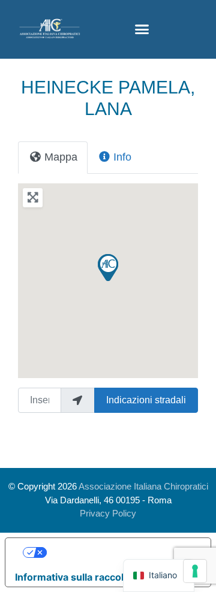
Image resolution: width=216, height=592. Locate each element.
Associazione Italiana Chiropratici (143, 486)
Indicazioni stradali (146, 400)
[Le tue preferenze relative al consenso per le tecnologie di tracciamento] (195, 571)
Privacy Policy (108, 513)
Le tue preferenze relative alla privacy (120, 552)
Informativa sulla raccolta (74, 577)
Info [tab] (122, 157)
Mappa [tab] (60, 157)
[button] (141, 29)
